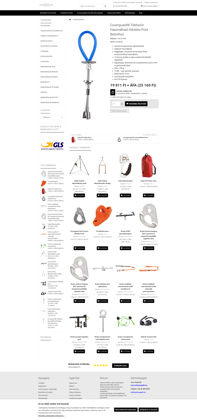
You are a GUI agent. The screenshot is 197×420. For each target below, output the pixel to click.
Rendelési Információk (48, 13)
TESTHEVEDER (45, 25)
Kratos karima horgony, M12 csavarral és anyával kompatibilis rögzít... (56, 216)
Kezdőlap (41, 383)
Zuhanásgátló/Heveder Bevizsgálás (90, 13)
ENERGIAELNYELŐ (47, 41)
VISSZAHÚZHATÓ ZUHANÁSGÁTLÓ (52, 31)
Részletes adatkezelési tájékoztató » (51, 416)
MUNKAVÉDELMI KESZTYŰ (50, 97)
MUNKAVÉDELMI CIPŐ (48, 66)
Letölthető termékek (75, 398)
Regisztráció (154, 2)
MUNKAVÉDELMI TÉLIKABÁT (50, 87)
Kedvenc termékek (75, 395)
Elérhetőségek (130, 13)
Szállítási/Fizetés (66, 13)
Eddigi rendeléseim (75, 392)
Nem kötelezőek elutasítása (126, 410)
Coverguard (119, 42)
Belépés (147, 2)
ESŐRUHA (44, 92)
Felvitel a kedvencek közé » (119, 111)
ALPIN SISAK (45, 61)
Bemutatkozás (43, 395)
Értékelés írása (120, 366)
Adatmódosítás (74, 389)
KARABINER (44, 51)
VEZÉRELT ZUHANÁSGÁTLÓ (49, 36)
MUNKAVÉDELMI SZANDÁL (49, 77)
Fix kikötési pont (53, 181)
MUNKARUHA (45, 82)
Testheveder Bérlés (114, 13)
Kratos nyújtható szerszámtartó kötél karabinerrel (54, 206)
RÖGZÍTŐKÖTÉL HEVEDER (49, 46)
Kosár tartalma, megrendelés (47, 389)
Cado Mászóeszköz (54, 224)
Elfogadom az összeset (148, 410)
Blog (140, 13)
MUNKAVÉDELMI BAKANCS (49, 72)
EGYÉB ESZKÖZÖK (46, 56)
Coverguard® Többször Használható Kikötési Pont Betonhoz (55, 321)
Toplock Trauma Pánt (54, 291)
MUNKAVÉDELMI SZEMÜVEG (50, 102)
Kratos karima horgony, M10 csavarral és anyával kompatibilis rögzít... (56, 174)
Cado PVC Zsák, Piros (54, 189)
